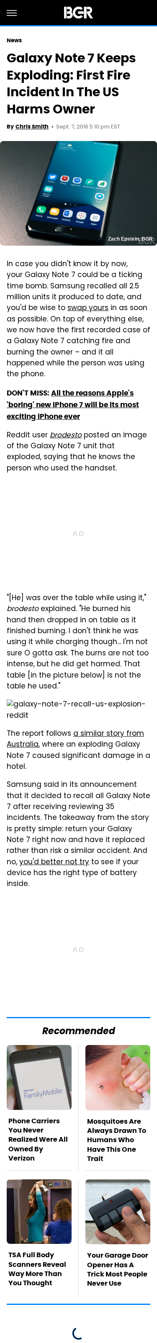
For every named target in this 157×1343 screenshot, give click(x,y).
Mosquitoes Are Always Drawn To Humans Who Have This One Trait (116, 1140)
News (14, 40)
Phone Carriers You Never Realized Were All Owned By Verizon (38, 1140)
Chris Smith (32, 126)
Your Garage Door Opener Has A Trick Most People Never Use (117, 1269)
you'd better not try (54, 862)
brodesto (66, 436)
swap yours (87, 308)
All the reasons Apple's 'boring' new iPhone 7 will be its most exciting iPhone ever (73, 404)
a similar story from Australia (75, 739)
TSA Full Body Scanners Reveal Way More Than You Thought (37, 1269)
